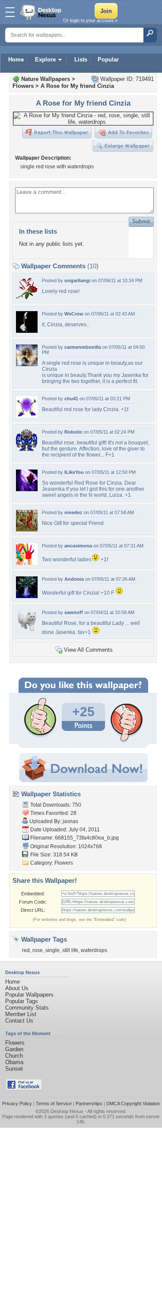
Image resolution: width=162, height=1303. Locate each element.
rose (37, 950)
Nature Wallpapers (45, 79)
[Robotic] (27, 449)
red (26, 950)
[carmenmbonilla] (27, 364)
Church (14, 1055)
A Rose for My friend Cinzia (77, 86)
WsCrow (73, 313)
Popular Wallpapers (29, 994)
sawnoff (73, 612)
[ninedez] (27, 529)
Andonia (74, 579)
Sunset (14, 1068)
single (52, 950)
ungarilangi (77, 280)
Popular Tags (21, 1001)
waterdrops (94, 950)
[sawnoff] (27, 629)
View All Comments (88, 650)
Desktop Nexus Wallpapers (41, 12)
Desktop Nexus (67, 1111)
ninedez (73, 512)
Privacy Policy (17, 1103)
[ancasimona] (27, 563)
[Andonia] (27, 596)
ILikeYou (74, 472)
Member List (20, 1014)
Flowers (23, 86)
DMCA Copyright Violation (133, 1103)
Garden (14, 1049)
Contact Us (19, 1020)
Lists (80, 59)
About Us (17, 988)
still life (70, 950)
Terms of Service (54, 1103)
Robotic (73, 431)
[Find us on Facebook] (23, 1088)
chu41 (71, 398)
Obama (14, 1062)
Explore (45, 59)
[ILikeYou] (27, 489)
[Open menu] (10, 12)
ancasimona (78, 545)
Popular (108, 59)
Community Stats (27, 1007)
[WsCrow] (27, 331)
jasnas (70, 821)
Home (16, 59)
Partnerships (89, 1103)
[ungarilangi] (27, 297)
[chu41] (27, 415)
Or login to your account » (90, 20)
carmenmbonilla (82, 347)
